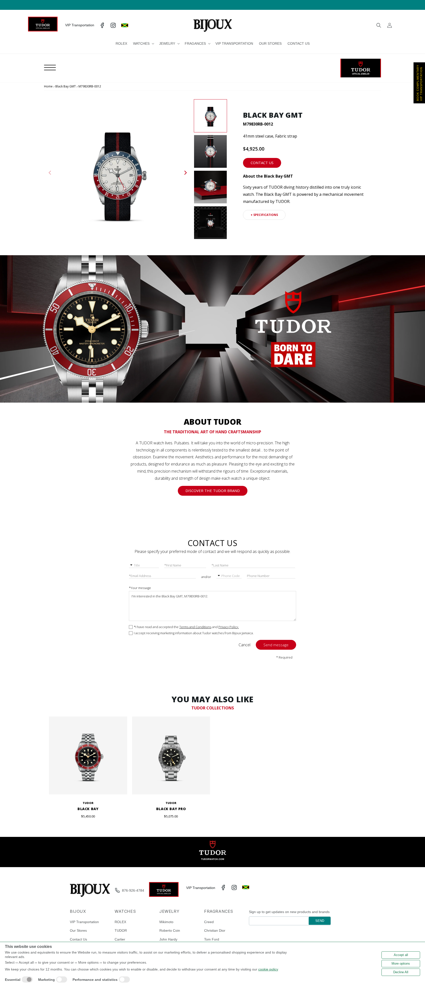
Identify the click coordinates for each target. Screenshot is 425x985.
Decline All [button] (400, 972)
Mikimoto (166, 922)
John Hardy (168, 939)
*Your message (140, 588)
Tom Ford (211, 939)
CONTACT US (262, 162)
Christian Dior (214, 930)
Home (48, 86)
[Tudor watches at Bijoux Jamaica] (360, 68)
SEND (319, 920)
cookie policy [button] (268, 969)
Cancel (244, 644)
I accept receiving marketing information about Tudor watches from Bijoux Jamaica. (194, 633)
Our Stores (78, 930)
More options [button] (401, 963)
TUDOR (121, 930)
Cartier (120, 939)
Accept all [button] (401, 955)
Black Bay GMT (65, 86)
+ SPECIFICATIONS (264, 215)
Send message (275, 644)
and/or (206, 577)
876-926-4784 (133, 890)
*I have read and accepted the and (186, 627)
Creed (209, 922)
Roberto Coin (169, 930)
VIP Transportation (84, 922)
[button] (143, 43)
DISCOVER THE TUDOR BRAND (212, 490)
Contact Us (78, 939)
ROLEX (120, 922)
